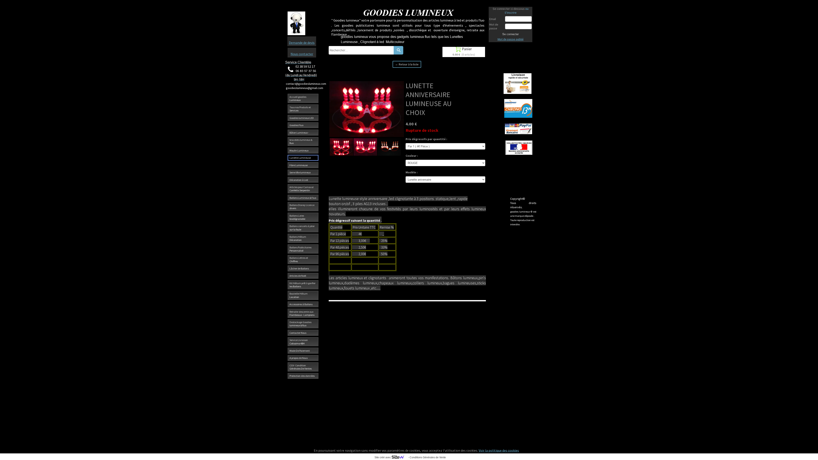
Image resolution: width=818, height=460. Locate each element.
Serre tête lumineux (300, 172)
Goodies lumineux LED (301, 117)
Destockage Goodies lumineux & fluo (300, 324)
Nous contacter (302, 54)
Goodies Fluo (296, 125)
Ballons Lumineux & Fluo (302, 197)
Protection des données (302, 375)
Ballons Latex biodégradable (297, 217)
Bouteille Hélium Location (298, 295)
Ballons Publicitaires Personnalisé (300, 249)
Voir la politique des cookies (499, 450)
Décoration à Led (298, 179)
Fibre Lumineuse (298, 165)
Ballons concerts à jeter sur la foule (302, 227)
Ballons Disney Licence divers (301, 206)
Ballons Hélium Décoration (297, 238)
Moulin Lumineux (298, 150)
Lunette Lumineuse (300, 157)
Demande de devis (302, 42)
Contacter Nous (297, 332)
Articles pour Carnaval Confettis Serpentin (301, 188)
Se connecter (510, 34)
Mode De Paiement (299, 350)
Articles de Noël (297, 275)
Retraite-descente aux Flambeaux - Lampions (301, 313)
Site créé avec (383, 457)
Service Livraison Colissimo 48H (298, 341)
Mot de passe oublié (511, 39)
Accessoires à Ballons (301, 304)
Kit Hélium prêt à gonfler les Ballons (302, 285)
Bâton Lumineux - (299, 132)
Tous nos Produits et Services (300, 109)
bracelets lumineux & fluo (300, 141)
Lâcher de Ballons (299, 268)
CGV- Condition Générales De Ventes (300, 367)
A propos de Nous (298, 357)
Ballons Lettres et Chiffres (298, 259)
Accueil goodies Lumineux (297, 98)
